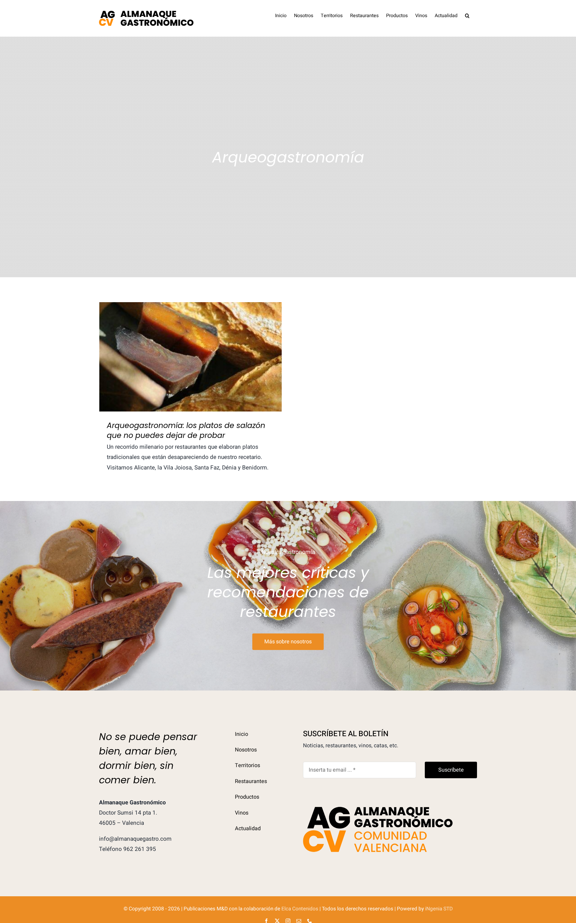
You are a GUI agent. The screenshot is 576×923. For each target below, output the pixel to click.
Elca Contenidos (299, 908)
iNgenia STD (439, 908)
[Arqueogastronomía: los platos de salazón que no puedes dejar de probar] (190, 357)
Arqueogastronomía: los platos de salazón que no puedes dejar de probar (190, 346)
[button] (467, 15)
